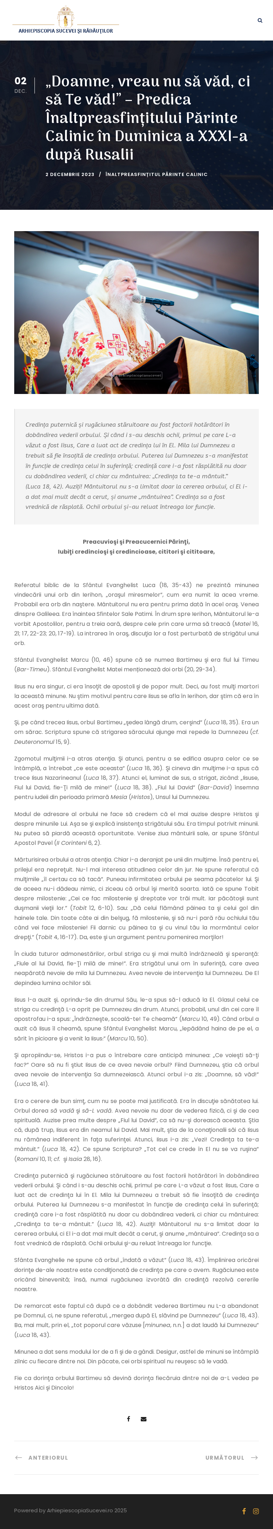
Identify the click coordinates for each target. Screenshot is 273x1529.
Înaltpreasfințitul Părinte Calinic (157, 174)
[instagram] (256, 1511)
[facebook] (244, 1511)
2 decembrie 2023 (70, 174)
